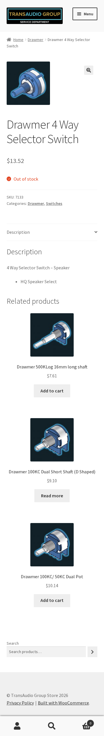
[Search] (92, 651)
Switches (54, 203)
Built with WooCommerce (63, 703)
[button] (88, 70)
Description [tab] (18, 232)
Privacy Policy (20, 703)
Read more (52, 495)
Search (13, 643)
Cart (80, 721)
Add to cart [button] (52, 391)
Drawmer (35, 39)
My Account (17, 726)
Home (18, 39)
